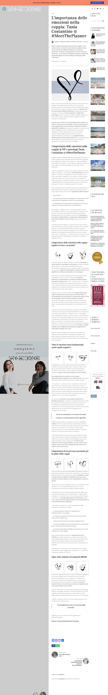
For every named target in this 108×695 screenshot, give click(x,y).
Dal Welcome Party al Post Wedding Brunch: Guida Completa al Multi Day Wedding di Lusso (97, 238)
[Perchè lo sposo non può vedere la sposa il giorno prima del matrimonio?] (93, 51)
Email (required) (95, 336)
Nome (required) (95, 328)
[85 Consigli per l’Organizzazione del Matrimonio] (93, 43)
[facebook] (54, 645)
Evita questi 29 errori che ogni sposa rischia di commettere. (101, 60)
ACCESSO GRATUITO (97, 2)
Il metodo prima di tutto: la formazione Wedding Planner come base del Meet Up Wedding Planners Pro (98, 218)
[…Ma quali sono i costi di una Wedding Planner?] (93, 69)
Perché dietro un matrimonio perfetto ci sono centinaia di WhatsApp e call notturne (98, 245)
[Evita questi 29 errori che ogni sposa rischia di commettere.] (93, 60)
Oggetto (93, 343)
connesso (61, 679)
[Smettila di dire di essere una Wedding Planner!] (93, 36)
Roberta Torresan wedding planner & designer (68, 41)
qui (60, 55)
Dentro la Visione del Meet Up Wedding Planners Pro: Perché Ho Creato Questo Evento (97, 226)
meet (53, 13)
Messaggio (94, 351)
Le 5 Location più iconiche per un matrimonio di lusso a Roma (98, 232)
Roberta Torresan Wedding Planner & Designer (65, 621)
